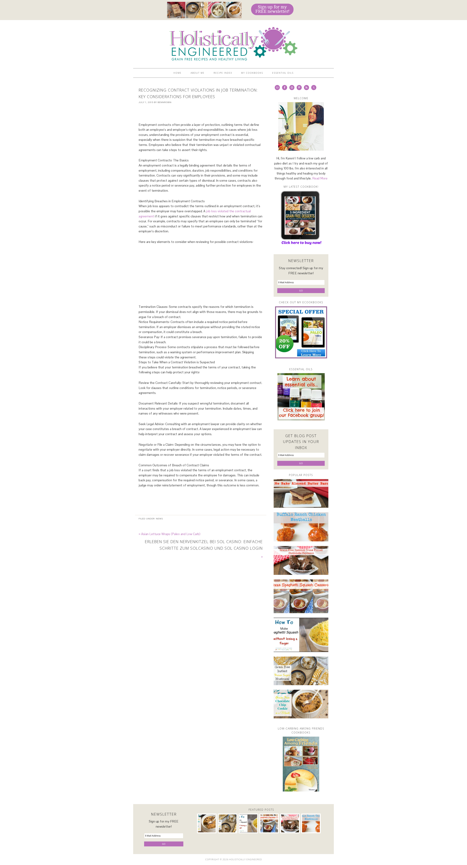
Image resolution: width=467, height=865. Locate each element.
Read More (320, 178)
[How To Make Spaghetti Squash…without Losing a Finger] (301, 635)
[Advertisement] (200, 113)
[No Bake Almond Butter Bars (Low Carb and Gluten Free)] (301, 493)
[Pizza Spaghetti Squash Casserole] (301, 596)
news (159, 518)
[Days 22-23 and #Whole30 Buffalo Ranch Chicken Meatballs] (301, 526)
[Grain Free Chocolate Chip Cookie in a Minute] (301, 704)
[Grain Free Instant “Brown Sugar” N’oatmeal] (301, 671)
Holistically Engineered (233, 42)
